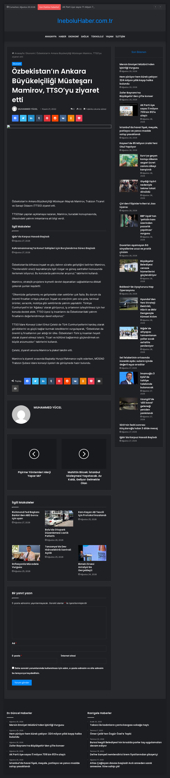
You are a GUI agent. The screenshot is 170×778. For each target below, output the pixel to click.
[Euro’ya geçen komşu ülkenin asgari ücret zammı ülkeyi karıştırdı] (129, 160)
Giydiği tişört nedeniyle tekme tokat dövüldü (148, 186)
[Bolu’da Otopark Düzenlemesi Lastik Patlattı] (59, 519)
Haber (62, 36)
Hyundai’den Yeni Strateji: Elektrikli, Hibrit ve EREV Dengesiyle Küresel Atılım (148, 308)
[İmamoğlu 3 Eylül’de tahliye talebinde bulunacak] (129, 378)
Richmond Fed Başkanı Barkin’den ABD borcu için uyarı (25, 515)
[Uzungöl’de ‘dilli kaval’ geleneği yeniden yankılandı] (129, 404)
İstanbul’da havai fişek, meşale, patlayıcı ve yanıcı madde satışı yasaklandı (139, 131)
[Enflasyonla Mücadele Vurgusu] (26, 553)
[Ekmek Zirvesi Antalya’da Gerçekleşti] (92, 553)
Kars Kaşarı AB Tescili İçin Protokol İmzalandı (92, 513)
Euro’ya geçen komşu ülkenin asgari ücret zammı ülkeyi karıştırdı (149, 162)
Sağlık (85, 36)
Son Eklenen (138, 52)
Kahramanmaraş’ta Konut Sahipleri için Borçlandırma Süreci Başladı (53, 248)
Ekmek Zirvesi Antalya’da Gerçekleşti (86, 567)
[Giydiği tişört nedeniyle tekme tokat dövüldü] (129, 186)
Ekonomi (73, 36)
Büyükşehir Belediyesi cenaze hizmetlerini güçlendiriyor (148, 268)
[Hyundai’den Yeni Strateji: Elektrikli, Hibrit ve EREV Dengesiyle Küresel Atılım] (129, 304)
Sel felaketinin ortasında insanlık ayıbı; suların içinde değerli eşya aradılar (136, 361)
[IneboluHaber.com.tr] (85, 21)
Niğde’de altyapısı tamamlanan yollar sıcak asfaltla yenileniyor (148, 337)
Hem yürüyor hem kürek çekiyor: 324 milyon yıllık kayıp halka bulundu (139, 80)
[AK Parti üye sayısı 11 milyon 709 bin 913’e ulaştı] (129, 109)
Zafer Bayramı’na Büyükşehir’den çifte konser (136, 94)
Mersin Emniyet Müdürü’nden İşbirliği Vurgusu (137, 66)
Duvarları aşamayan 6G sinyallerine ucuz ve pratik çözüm (135, 249)
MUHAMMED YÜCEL (28, 109)
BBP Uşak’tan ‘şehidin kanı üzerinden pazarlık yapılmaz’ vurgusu (148, 224)
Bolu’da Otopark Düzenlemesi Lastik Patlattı (56, 533)
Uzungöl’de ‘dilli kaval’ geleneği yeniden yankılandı (147, 406)
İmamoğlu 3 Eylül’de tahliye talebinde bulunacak (147, 380)
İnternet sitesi (68, 655)
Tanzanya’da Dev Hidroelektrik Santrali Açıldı (58, 550)
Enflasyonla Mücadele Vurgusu (25, 565)
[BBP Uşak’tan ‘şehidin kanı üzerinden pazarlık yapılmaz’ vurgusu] (129, 220)
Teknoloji (97, 36)
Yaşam (109, 36)
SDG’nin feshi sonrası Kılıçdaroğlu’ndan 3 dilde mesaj (139, 426)
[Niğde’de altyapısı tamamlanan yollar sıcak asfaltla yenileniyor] (129, 333)
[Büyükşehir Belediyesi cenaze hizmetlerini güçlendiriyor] (129, 265)
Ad (14, 643)
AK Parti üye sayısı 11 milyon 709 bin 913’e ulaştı (87, 7)
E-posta (17, 655)
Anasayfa (50, 36)
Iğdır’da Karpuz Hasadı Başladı (30, 236)
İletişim (120, 36)
